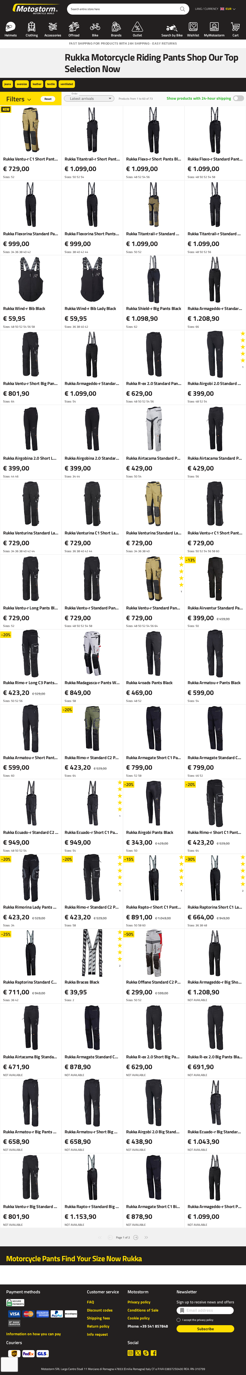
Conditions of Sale (143, 1310)
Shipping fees (98, 1318)
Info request (97, 1334)
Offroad (74, 35)
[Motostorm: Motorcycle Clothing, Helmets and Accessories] (36, 9)
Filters (15, 99)
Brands (116, 35)
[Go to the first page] (100, 1237)
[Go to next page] (136, 1237)
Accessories (52, 35)
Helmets (11, 35)
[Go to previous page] (110, 1237)
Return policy (98, 1326)
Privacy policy (139, 1302)
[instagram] (130, 1353)
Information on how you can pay (33, 1334)
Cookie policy (139, 1318)
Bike (95, 35)
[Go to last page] (146, 1237)
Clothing (32, 35)
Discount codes (100, 1310)
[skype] (146, 1353)
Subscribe (205, 1329)
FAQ (90, 1302)
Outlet (137, 35)
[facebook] (153, 1353)
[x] (138, 1353)
